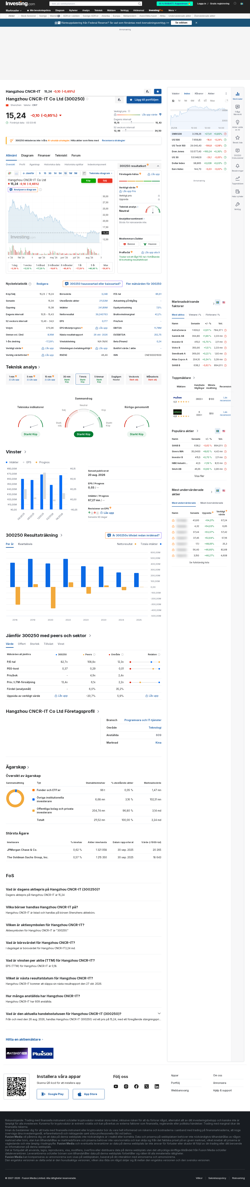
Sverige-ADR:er (90, 16)
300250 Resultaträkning (32, 535)
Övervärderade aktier (204, 16)
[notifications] (235, 3)
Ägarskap (34, 164)
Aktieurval (138, 10)
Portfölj (175, 1082)
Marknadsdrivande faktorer (185, 304)
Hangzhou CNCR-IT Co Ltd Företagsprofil (50, 711)
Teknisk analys (21, 367)
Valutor (176, 93)
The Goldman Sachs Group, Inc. (27, 857)
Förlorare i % (213, 314)
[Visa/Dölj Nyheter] (84, 173)
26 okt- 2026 (101, 334)
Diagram (27, 155)
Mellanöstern (129, 16)
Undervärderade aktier (180, 16)
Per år (10, 543)
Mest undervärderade (184, 503)
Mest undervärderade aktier (188, 492)
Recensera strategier (113, 140)
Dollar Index (178, 163)
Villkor (199, 1178)
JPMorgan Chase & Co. (22, 849)
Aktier (11, 16)
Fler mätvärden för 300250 (143, 283)
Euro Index (177, 169)
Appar (174, 1075)
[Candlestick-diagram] (10, 173)
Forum (76, 155)
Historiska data (52, 164)
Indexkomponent (97, 164)
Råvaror (199, 93)
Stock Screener (28, 16)
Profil (22, 164)
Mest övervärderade (211, 503)
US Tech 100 (178, 145)
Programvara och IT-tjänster (142, 720)
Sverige (43, 16)
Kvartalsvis (25, 543)
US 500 (176, 139)
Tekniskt (61, 155)
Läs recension (225, 399)
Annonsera (219, 1082)
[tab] (14, 379)
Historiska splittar (74, 164)
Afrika (162, 16)
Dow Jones (178, 151)
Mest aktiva (178, 314)
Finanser (44, 155)
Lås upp (63, 695)
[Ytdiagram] (16, 173)
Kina (158, 742)
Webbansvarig (180, 1090)
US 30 (175, 157)
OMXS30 (177, 133)
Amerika (106, 16)
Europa (116, 16)
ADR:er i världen (71, 16)
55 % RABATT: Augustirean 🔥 (175, 3)
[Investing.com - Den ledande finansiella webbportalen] (20, 3)
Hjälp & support (222, 1090)
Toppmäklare (181, 378)
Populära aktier (183, 431)
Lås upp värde (149, 114)
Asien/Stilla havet (148, 16)
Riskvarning (238, 1178)
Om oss (217, 1075)
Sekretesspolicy (217, 1178)
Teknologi (155, 727)
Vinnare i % (195, 314)
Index (187, 93)
